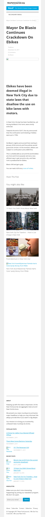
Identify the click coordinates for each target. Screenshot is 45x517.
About (8, 508)
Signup (26, 499)
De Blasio (11, 55)
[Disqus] (22, 303)
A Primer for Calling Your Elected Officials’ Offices (20, 434)
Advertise (29, 508)
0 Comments (12, 52)
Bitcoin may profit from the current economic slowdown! (26, 461)
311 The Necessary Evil (21, 447)
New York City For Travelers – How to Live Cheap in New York (25, 478)
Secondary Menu (15, 14)
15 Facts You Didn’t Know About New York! (24, 469)
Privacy (35, 508)
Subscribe (15, 508)
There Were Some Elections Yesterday (19, 441)
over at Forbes (28, 168)
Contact (21, 508)
